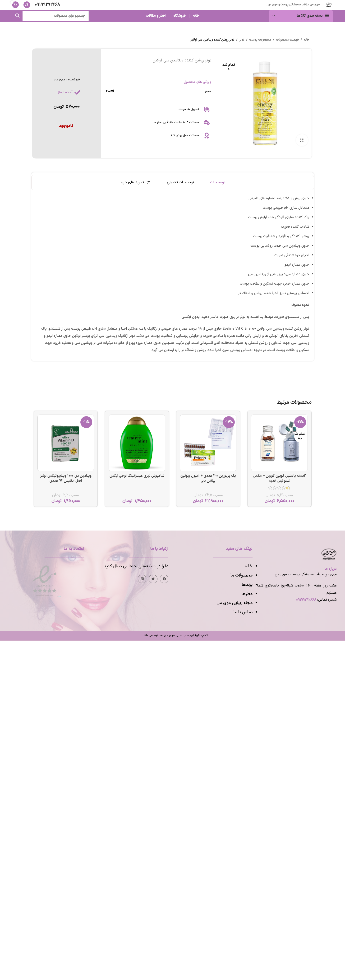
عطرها (247, 594)
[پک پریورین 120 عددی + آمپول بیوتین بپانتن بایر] (208, 443)
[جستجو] (17, 16)
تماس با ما (243, 612)
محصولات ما (241, 575)
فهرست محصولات (287, 39)
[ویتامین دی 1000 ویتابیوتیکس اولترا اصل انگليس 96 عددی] (65, 443)
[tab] (218, 182)
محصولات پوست (260, 39)
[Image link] (44, 580)
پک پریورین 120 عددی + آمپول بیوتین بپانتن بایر (208, 478)
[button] (164, 579)
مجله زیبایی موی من (234, 603)
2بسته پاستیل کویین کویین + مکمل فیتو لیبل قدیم (279, 478)
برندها (247, 585)
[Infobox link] (47, 4)
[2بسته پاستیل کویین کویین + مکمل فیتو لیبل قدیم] (279, 443)
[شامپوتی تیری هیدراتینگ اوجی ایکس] (137, 443)
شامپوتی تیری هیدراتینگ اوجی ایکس (137, 476)
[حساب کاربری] (26, 4)
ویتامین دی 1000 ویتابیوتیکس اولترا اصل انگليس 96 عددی (66, 478)
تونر (241, 39)
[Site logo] (329, 4)
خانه (306, 39)
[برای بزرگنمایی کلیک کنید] (302, 140)
